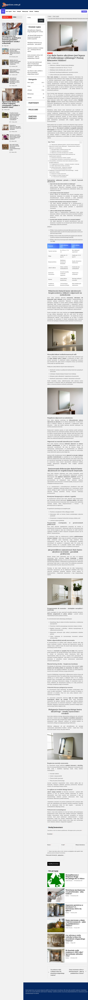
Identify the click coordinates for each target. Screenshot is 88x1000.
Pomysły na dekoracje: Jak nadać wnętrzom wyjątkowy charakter (15, 127)
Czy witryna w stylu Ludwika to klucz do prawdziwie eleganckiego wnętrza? (75, 938)
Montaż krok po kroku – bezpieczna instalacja (61, 167)
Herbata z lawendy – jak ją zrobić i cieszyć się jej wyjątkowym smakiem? (15, 137)
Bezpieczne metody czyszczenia (58, 173)
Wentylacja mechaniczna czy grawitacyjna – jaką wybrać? (75, 892)
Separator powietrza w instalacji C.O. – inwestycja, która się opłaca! (74, 907)
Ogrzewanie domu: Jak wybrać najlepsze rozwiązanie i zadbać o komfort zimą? (11, 104)
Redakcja (37, 11)
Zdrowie (31, 11)
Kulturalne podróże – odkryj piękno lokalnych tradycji (15, 71)
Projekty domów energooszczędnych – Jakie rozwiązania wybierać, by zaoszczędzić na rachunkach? (15, 116)
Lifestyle (19, 11)
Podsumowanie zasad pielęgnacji (59, 176)
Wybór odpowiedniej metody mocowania (60, 165)
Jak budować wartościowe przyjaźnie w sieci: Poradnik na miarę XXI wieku (14, 80)
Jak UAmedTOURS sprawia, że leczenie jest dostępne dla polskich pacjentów (35, 37)
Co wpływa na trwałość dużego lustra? (59, 175)
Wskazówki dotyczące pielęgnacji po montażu (62, 168)
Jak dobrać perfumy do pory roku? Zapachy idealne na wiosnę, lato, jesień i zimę (15, 51)
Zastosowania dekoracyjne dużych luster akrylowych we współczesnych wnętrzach (62, 155)
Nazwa (49, 845)
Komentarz (50, 834)
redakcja (49, 63)
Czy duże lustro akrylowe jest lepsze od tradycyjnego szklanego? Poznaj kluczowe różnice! (35, 64)
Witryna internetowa (80, 845)
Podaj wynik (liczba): (50, 855)
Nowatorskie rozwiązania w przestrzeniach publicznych (63, 159)
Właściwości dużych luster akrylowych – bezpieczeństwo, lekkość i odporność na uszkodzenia (64, 147)
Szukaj (29, 17)
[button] (79, 142)
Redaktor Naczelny (69, 880)
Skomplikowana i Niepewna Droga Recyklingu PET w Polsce (75, 877)
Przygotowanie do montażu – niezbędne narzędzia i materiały (65, 164)
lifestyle (5, 17)
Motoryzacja (25, 11)
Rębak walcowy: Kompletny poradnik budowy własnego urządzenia (15, 62)
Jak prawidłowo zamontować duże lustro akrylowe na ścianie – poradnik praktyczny (64, 161)
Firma (14, 11)
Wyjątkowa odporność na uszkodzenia (59, 151)
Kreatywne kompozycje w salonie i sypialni (61, 157)
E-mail (63, 845)
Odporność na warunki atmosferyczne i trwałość (62, 152)
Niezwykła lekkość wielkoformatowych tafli (61, 149)
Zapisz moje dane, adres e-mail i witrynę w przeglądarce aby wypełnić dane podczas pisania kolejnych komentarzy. (65, 852)
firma (14, 17)
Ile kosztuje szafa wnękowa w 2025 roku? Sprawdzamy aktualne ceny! (74, 953)
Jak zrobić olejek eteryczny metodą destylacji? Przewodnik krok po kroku (15, 147)
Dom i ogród (8, 11)
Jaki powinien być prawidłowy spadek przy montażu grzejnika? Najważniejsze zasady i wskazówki (11, 39)
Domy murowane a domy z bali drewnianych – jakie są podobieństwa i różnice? (76, 923)
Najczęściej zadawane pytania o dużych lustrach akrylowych (66, 144)
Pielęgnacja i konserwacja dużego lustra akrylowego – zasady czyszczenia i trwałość (63, 171)
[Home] (3, 11)
